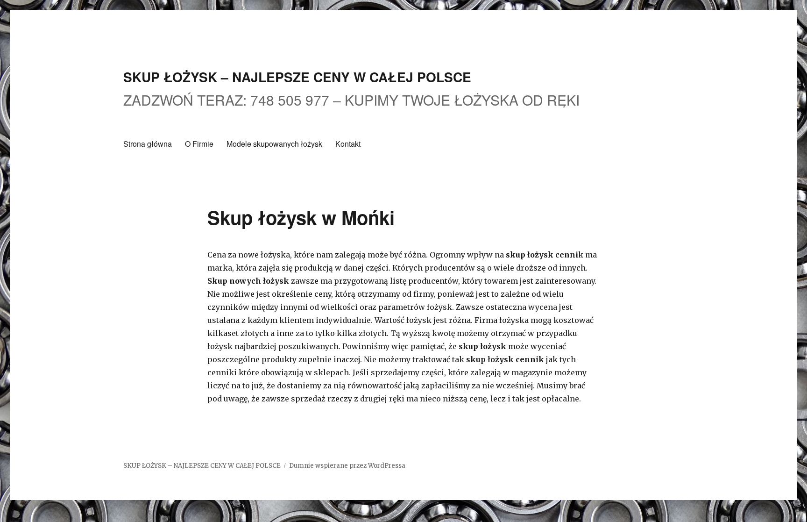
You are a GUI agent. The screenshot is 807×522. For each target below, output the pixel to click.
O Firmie (199, 143)
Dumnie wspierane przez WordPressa (347, 466)
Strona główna (147, 143)
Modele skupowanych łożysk (274, 143)
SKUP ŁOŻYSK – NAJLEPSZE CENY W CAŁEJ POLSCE (297, 76)
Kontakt (348, 143)
